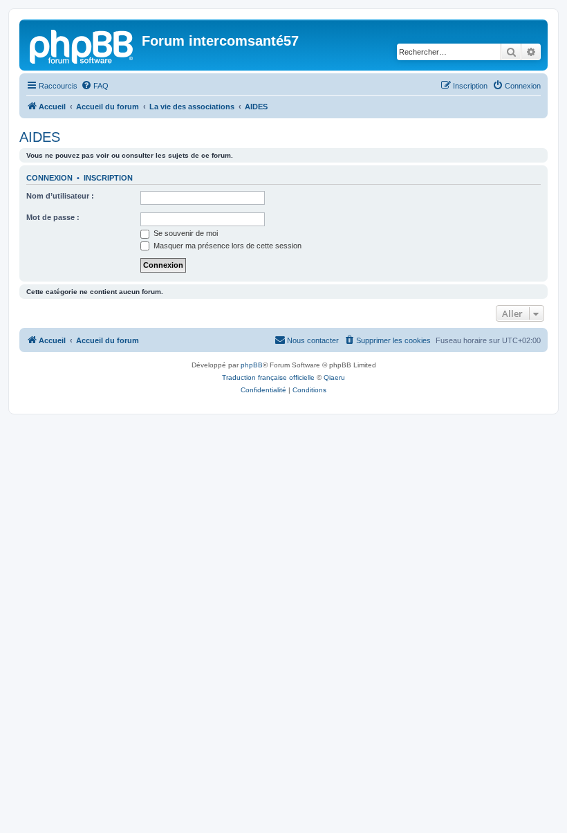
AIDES (39, 137)
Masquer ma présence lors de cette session (226, 245)
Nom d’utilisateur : (60, 196)
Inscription (108, 178)
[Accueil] (82, 45)
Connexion (49, 178)
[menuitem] (95, 85)
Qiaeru (334, 377)
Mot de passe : (53, 217)
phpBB (252, 365)
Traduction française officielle (268, 377)
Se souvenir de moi (184, 233)
